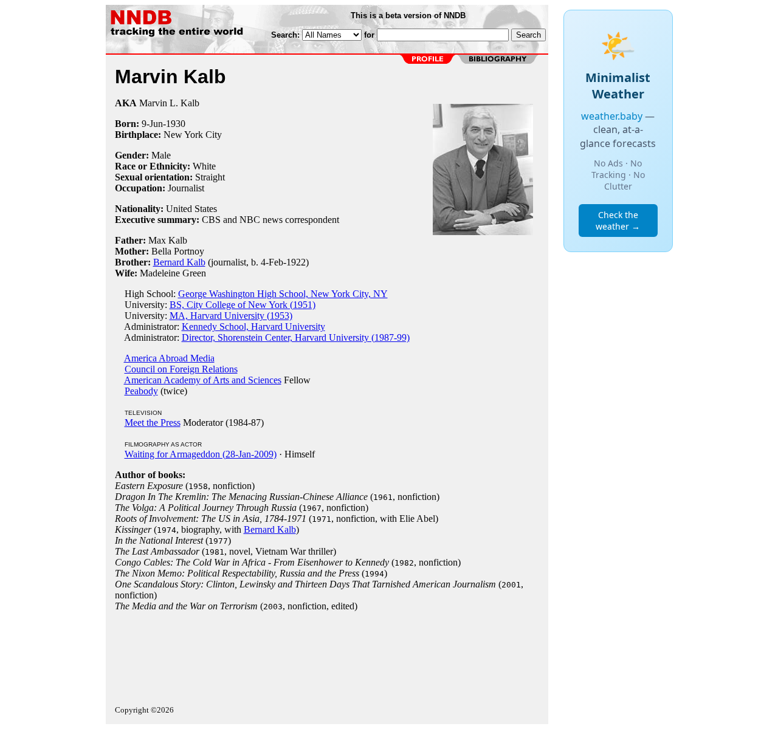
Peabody (141, 391)
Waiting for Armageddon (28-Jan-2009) (201, 454)
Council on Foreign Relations (181, 369)
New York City (193, 134)
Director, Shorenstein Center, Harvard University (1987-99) (296, 337)
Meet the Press (153, 422)
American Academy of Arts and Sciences (202, 380)
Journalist (186, 188)
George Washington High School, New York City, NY (283, 294)
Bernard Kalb (179, 262)
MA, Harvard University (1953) (231, 315)
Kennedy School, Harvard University (253, 326)
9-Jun (152, 123)
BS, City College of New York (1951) (242, 304)
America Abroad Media (169, 358)
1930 (175, 123)
